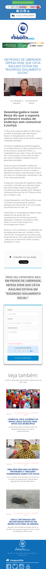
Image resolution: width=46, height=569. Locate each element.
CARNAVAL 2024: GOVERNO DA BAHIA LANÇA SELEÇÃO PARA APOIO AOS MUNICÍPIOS (23, 421)
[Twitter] (15, 566)
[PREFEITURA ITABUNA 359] (23, 45)
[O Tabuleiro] (23, 31)
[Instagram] (21, 566)
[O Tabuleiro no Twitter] (21, 11)
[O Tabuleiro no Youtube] (28, 11)
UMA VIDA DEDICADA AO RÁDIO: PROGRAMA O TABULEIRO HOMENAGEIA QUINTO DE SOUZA (23, 471)
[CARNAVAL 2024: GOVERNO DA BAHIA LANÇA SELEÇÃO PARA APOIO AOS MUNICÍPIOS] (23, 400)
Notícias (8, 414)
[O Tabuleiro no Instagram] (25, 11)
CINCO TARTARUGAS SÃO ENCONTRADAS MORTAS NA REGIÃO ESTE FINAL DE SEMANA (23, 521)
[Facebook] (8, 566)
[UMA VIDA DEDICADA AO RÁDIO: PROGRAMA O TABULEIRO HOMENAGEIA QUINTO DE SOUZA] (23, 450)
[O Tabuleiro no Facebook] (18, 11)
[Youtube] (28, 566)
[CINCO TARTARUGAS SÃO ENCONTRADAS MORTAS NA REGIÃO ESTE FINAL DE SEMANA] (23, 500)
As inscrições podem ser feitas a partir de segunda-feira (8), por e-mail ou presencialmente (23, 429)
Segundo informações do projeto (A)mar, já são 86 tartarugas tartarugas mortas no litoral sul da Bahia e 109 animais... (23, 529)
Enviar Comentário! (23, 358)
